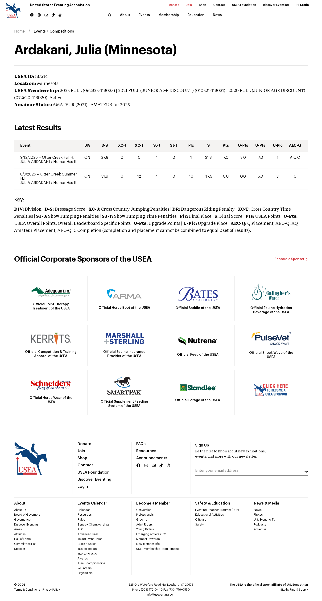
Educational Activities (209, 514)
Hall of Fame (22, 539)
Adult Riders (144, 524)
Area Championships (91, 563)
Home (19, 31)
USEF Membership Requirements (157, 548)
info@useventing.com (161, 594)
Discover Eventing (276, 5)
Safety (199, 524)
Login (304, 5)
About (19, 503)
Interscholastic (87, 553)
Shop (202, 5)
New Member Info (148, 544)
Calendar (84, 510)
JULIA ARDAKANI (35, 162)
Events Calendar (92, 503)
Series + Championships (93, 524)
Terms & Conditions (27, 589)
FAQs (141, 444)
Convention (143, 510)
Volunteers (84, 568)
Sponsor (19, 548)
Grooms (141, 519)
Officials (200, 519)
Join (189, 5)
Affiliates (19, 534)
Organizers (85, 573)
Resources (146, 451)
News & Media (266, 503)
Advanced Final (88, 534)
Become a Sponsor (289, 259)
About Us (20, 510)
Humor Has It (65, 162)
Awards (83, 558)
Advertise (260, 529)
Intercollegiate (87, 548)
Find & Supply (299, 589)
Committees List (25, 544)
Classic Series (87, 544)
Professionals (144, 514)
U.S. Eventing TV (264, 519)
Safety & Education (212, 503)
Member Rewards (148, 539)
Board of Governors (27, 514)
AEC (80, 529)
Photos (258, 514)
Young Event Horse (90, 539)
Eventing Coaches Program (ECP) (217, 510)
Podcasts (260, 524)
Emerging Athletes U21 (151, 534)
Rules (81, 519)
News (257, 510)
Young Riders (145, 529)
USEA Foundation (244, 5)
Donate (174, 5)
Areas (18, 529)
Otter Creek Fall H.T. (59, 157)
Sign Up (202, 445)
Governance (22, 519)
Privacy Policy (51, 589)
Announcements (151, 458)
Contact (219, 5)
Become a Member (153, 503)
